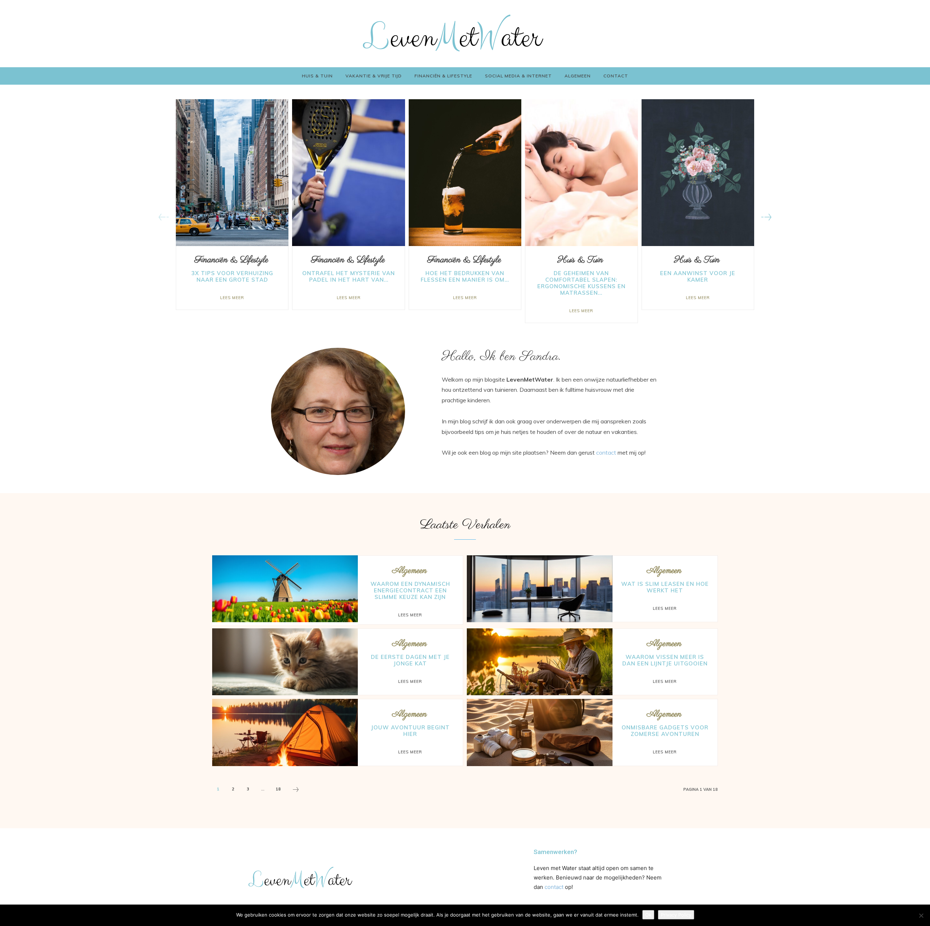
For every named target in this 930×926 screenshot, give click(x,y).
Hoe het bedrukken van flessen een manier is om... (465, 276)
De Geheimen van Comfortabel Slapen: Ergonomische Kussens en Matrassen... (581, 283)
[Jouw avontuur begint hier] (285, 732)
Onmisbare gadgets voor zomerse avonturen (665, 730)
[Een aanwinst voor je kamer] (698, 172)
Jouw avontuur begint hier (410, 730)
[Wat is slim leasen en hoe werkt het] (539, 588)
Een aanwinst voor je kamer (697, 276)
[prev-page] (164, 217)
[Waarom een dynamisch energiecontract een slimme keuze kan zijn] (285, 588)
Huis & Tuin (580, 260)
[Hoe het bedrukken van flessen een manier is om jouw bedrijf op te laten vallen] (465, 172)
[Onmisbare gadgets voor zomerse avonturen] (539, 732)
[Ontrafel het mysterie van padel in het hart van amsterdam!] (348, 172)
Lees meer (232, 297)
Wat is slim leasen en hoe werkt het (665, 587)
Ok (648, 915)
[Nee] (921, 915)
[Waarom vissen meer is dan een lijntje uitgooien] (539, 661)
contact (606, 452)
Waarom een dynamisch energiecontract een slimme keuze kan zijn (410, 590)
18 (278, 789)
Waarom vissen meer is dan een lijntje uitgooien (665, 660)
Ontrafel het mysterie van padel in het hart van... (348, 276)
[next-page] (766, 217)
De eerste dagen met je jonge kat (410, 660)
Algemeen (409, 571)
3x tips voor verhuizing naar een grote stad (232, 276)
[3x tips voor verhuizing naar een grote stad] (232, 172)
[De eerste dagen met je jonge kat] (285, 661)
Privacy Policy (676, 915)
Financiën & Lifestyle (231, 260)
